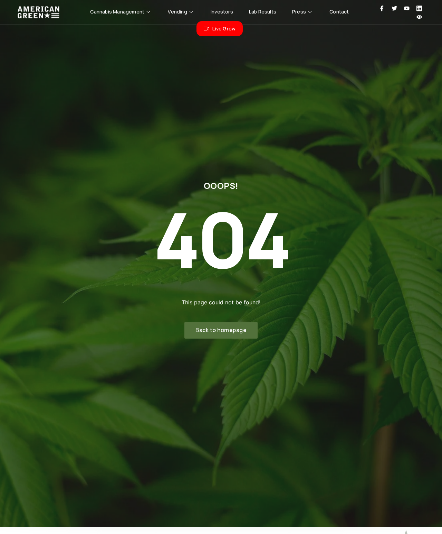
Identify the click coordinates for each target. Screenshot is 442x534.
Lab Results (262, 11)
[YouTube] (407, 8)
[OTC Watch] (419, 16)
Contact (339, 11)
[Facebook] (382, 8)
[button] (221, 330)
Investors (222, 11)
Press (299, 11)
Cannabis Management (117, 11)
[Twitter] (394, 8)
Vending (177, 11)
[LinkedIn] (419, 8)
